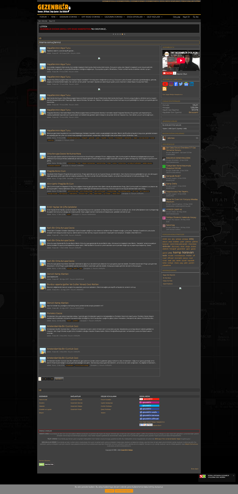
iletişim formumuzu (191, 444)
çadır (182, 242)
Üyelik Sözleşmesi (107, 403)
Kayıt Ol (52, 21)
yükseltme (167, 265)
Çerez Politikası (106, 409)
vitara (176, 263)
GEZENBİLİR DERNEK (138, 1)
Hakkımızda (43, 399)
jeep (170, 253)
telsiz (165, 263)
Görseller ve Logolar (45, 409)
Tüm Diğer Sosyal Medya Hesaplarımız (152, 422)
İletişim (41, 413)
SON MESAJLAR (168, 144)
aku (173, 239)
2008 (165, 239)
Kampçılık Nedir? (173, 176)
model (170, 256)
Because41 (193, 112)
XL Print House (167, 278)
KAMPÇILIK (80, 279)
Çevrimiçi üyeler (170, 121)
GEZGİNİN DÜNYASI (114, 17)
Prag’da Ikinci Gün (56, 171)
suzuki (184, 260)
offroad (170, 258)
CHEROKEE (170, 154)
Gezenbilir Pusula (76, 399)
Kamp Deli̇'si (171, 184)
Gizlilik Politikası (106, 406)
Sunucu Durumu (44, 460)
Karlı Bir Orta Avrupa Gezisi (60, 228)
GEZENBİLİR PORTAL (123, 1)
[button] (48, 17)
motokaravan (179, 256)
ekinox (171, 138)
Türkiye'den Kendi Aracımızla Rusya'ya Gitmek (178, 167)
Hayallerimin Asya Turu (59, 48)
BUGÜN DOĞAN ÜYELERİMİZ (173, 133)
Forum (43, 17)
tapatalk (191, 260)
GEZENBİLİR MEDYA (152, 1)
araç (191, 238)
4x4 (169, 239)
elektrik (165, 249)
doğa (187, 246)
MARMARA (92, 214)
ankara (178, 239)
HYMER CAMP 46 (174, 209)
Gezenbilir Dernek (77, 403)
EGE (167, 222)
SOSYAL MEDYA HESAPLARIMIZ (170, 1)
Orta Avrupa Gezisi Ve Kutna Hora (64, 154)
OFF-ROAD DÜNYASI (91, 17)
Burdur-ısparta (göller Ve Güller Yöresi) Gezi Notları (73, 284)
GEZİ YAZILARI (153, 17)
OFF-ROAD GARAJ (173, 229)
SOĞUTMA (170, 196)
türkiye (170, 263)
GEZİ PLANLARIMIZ (173, 172)
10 (52, 379)
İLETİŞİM (197, 1)
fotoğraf (173, 249)
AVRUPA (80, 165)
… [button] (48, 379)
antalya (185, 239)
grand (165, 253)
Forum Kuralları (106, 399)
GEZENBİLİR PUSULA (109, 1)
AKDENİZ (79, 290)
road (191, 258)
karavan (188, 252)
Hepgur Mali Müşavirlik (169, 275)
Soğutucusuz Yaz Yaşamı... (177, 191)
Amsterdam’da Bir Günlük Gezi (62, 326)
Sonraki (58, 379)
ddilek (49, 53)
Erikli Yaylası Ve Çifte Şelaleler (62, 207)
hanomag (170, 225)
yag (181, 263)
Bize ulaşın (194, 469)
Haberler (42, 406)
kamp (177, 252)
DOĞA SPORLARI (135, 17)
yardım (191, 263)
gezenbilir (181, 249)
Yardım (103, 413)
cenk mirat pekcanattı (178, 244)
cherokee (192, 244)
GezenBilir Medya (127, 450)
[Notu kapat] (233, 476)
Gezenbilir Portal (76, 409)
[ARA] (40, 38)
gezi (188, 249)
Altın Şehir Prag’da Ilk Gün (60, 184)
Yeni (53, 17)
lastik (165, 255)
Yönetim (42, 403)
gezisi (193, 249)
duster (193, 246)
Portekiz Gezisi (54, 313)
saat (169, 260)
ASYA (78, 53)
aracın (165, 242)
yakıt (186, 263)
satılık (178, 260)
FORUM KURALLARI (187, 1)
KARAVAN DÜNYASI (68, 17)
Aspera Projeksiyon (168, 283)
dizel (182, 246)
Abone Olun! (157, 425)
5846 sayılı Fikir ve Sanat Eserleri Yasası (167, 439)
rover (165, 260)
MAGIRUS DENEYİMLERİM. (178, 158)
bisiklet (176, 242)
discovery (175, 246)
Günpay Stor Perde (167, 280)
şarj (173, 260)
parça (185, 258)
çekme (188, 242)
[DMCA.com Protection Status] (46, 465)
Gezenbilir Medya (76, 406)
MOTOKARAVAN (172, 162)
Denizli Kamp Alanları (58, 274)
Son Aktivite (42, 21)
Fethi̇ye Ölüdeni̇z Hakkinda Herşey (181, 217)
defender (166, 246)
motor (189, 255)
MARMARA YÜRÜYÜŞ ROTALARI (178, 206)
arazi (170, 242)
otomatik (178, 258)
